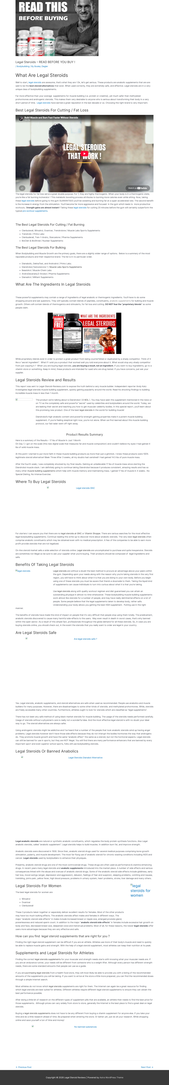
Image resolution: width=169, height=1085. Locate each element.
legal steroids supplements (48, 959)
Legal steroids (43, 103)
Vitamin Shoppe (92, 533)
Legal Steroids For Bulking (47, 247)
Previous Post (24, 1067)
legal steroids (35, 82)
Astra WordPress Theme (111, 1077)
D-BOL (85, 400)
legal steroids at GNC (71, 533)
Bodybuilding (23, 66)
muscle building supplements (41, 471)
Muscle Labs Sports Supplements (66, 267)
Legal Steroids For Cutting (47, 224)
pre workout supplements (35, 211)
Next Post (147, 1067)
